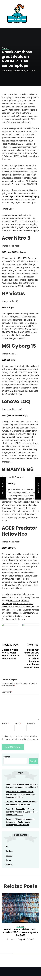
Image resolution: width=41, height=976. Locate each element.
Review (9, 865)
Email (17, 723)
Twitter (7, 613)
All (7, 846)
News (8, 860)
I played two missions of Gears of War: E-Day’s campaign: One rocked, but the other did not (20, 794)
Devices (9, 851)
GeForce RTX (14, 600)
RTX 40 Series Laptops (23, 603)
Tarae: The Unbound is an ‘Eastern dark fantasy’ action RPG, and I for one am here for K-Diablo (22, 812)
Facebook (16, 613)
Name (5, 723)
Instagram (30, 613)
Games (9, 856)
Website (31, 723)
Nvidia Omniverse (26, 606)
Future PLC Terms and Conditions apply (20, 230)
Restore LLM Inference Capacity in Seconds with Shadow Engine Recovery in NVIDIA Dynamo (20, 822)
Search (6, 757)
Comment (7, 692)
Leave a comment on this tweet (16, 215)
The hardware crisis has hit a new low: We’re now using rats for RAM (20, 932)
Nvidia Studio (8, 606)
